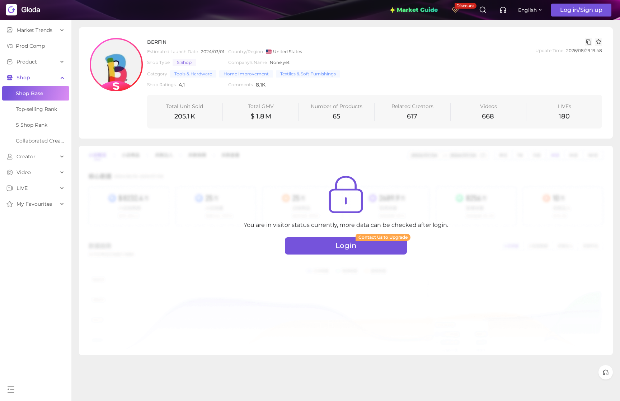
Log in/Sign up (581, 9)
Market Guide (417, 9)
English (527, 10)
